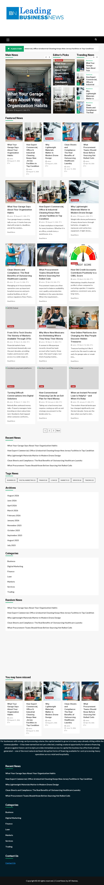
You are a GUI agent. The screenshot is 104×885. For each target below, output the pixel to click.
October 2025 (13, 530)
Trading (10, 326)
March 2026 (12, 510)
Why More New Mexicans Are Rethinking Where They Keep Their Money (51, 335)
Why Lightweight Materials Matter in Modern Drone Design (91, 84)
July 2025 (11, 545)
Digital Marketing (27, 480)
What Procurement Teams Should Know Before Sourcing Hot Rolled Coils (39, 465)
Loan (41, 386)
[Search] (95, 39)
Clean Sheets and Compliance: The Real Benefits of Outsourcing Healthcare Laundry (44, 460)
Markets (65, 480)
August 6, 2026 (52, 164)
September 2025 (14, 535)
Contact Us (10, 863)
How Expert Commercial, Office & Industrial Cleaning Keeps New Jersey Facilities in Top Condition (32, 155)
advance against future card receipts (20, 748)
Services (59, 79)
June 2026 (11, 500)
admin (11, 110)
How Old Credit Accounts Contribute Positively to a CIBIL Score (83, 272)
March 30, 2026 (84, 279)
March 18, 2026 (84, 345)
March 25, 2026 (21, 342)
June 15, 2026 (71, 169)
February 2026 (13, 515)
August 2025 (13, 540)
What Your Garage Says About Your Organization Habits (27, 99)
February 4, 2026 (53, 402)
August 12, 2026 (62, 110)
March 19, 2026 (53, 342)
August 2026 (13, 495)
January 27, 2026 (84, 402)
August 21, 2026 (21, 110)
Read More (11, 232)
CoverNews (60, 881)
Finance (74, 263)
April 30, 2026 (89, 164)
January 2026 (13, 520)
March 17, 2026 (21, 402)
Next (58, 431)
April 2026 (12, 505)
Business (11, 89)
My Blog (19, 24)
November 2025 (14, 525)
